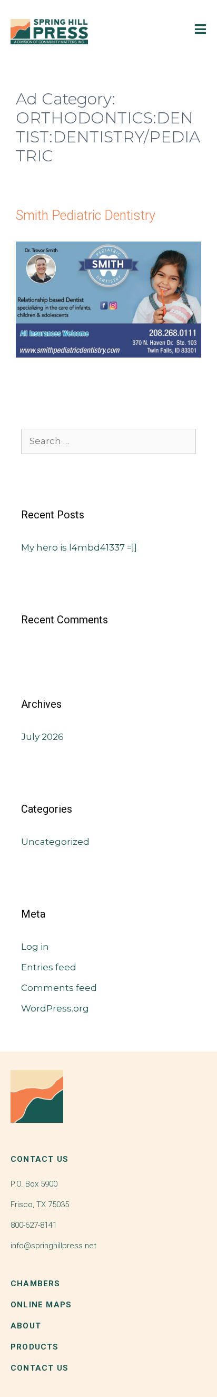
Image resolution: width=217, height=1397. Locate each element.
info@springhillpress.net (53, 1245)
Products (35, 1347)
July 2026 (42, 736)
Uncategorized (55, 841)
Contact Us (39, 1368)
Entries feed (48, 967)
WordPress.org (55, 1008)
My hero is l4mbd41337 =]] (79, 547)
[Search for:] (108, 441)
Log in (35, 946)
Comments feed (59, 987)
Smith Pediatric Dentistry (85, 215)
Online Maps (41, 1304)
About (26, 1326)
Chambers (36, 1283)
